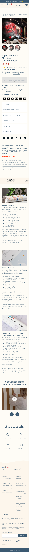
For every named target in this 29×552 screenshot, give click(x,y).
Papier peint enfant (6, 483)
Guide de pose (19, 496)
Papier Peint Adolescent (17, 160)
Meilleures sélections (6, 160)
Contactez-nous (19, 478)
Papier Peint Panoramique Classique (12, 164)
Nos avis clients (19, 506)
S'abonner (22, 535)
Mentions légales (19, 483)
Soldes (17, 501)
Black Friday (18, 498)
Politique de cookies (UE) (21, 493)
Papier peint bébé (5, 481)
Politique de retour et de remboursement (21, 510)
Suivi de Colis (18, 476)
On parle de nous (19, 481)
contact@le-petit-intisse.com (5, 543)
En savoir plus (25, 1)
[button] (12, 414)
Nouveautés (4, 476)
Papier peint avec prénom (7, 492)
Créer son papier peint (6, 478)
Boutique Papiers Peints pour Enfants (20, 504)
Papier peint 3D (5, 490)
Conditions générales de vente (21, 486)
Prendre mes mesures (20, 491)
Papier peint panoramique (7, 488)
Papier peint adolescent (7, 485)
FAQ (16, 489)
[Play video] (14, 399)
